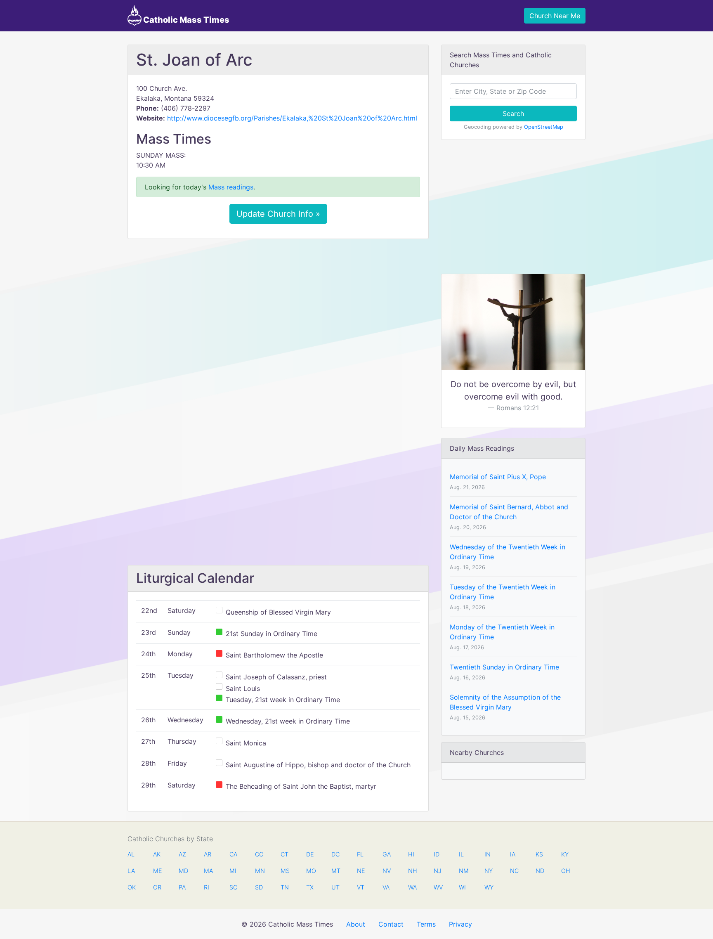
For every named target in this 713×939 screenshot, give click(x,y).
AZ (182, 854)
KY (565, 854)
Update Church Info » (278, 214)
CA (233, 854)
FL (360, 854)
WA (412, 887)
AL (131, 854)
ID (436, 854)
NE (361, 870)
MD (183, 870)
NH (412, 870)
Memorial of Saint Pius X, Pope (498, 477)
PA (182, 887)
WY (488, 887)
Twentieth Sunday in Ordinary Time (504, 667)
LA (131, 870)
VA (386, 887)
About (355, 924)
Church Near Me (554, 16)
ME (157, 870)
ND (540, 870)
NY (488, 870)
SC (233, 887)
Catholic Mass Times (185, 20)
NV (386, 870)
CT (284, 854)
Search (513, 113)
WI (462, 887)
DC (335, 854)
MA (208, 870)
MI (232, 870)
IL (461, 854)
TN (285, 887)
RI (206, 887)
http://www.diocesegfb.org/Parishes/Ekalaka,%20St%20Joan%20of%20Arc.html (292, 118)
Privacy (460, 924)
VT (360, 887)
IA (512, 854)
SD (259, 887)
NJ (437, 870)
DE (310, 854)
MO (310, 870)
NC (514, 870)
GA (386, 854)
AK (157, 854)
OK (131, 887)
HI (411, 854)
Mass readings (230, 187)
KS (539, 854)
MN (259, 870)
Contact (391, 924)
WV (438, 887)
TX (310, 887)
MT (335, 870)
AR (207, 854)
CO (259, 854)
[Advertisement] (278, 306)
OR (157, 887)
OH (565, 870)
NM (463, 870)
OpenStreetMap (543, 127)
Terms (426, 924)
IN (487, 854)
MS (285, 870)
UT (335, 887)
